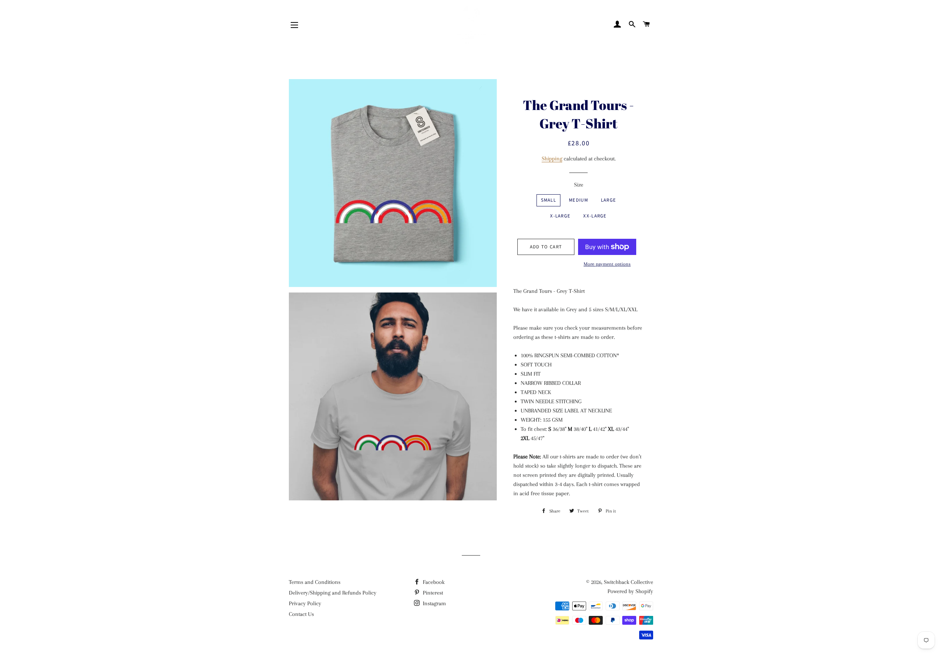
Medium (578, 200)
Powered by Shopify (630, 591)
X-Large (560, 216)
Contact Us (301, 614)
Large (608, 200)
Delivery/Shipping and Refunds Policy (332, 592)
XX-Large (594, 216)
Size (578, 184)
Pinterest (432, 592)
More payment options (607, 264)
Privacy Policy (305, 603)
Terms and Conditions (314, 582)
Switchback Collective (628, 582)
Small (548, 200)
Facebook (433, 582)
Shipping (552, 158)
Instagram (433, 603)
